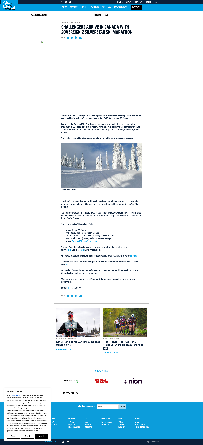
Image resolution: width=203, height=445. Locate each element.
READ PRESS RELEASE (63, 350)
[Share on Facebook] (68, 37)
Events (64, 7)
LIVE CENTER (136, 7)
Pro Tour (53, 422)
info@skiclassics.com (152, 442)
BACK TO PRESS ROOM (39, 15)
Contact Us (138, 422)
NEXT (107, 15)
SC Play (120, 422)
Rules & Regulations (74, 427)
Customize (13, 436)
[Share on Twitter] (72, 37)
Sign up (122, 406)
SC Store (121, 425)
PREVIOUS (98, 15)
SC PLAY (128, 2)
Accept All (41, 436)
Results (84, 7)
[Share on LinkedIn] (76, 37)
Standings (95, 7)
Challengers (54, 425)
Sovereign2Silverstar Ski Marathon (84, 241)
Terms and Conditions (142, 427)
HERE (69, 288)
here (69, 250)
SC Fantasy (121, 427)
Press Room (106, 7)
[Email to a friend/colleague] (80, 37)
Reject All (27, 436)
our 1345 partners (15, 395)
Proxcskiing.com (120, 7)
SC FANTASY (138, 2)
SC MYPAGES (119, 2)
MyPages (133, 256)
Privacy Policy (140, 425)
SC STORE (148, 2)
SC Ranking (88, 427)
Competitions (72, 425)
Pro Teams (74, 7)
